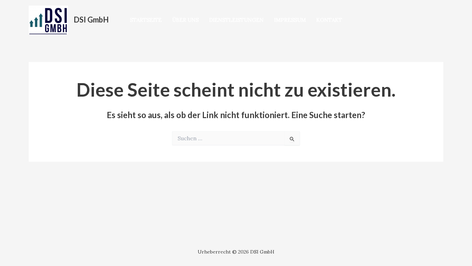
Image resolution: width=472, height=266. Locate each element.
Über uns (185, 20)
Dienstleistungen (236, 20)
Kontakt (329, 20)
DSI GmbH (91, 19)
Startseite (146, 20)
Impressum (290, 20)
